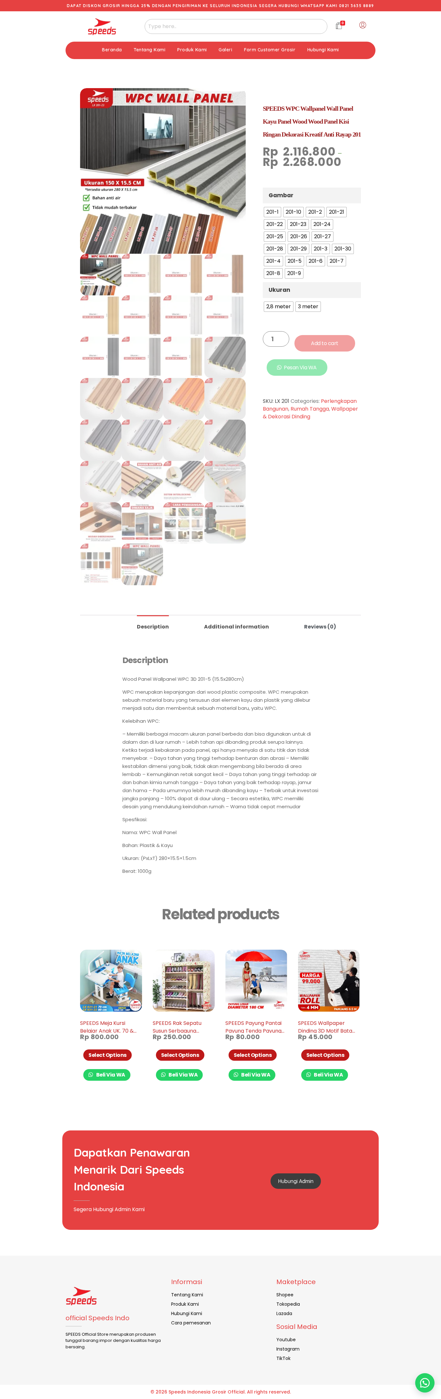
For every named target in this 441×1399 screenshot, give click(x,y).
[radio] (272, 212)
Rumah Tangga (310, 409)
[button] (425, 1383)
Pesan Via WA (300, 367)
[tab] (153, 624)
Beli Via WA (110, 1074)
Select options (107, 1055)
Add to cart (324, 343)
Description (153, 626)
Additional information (236, 626)
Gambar (281, 195)
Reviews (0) (320, 626)
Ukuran (279, 290)
